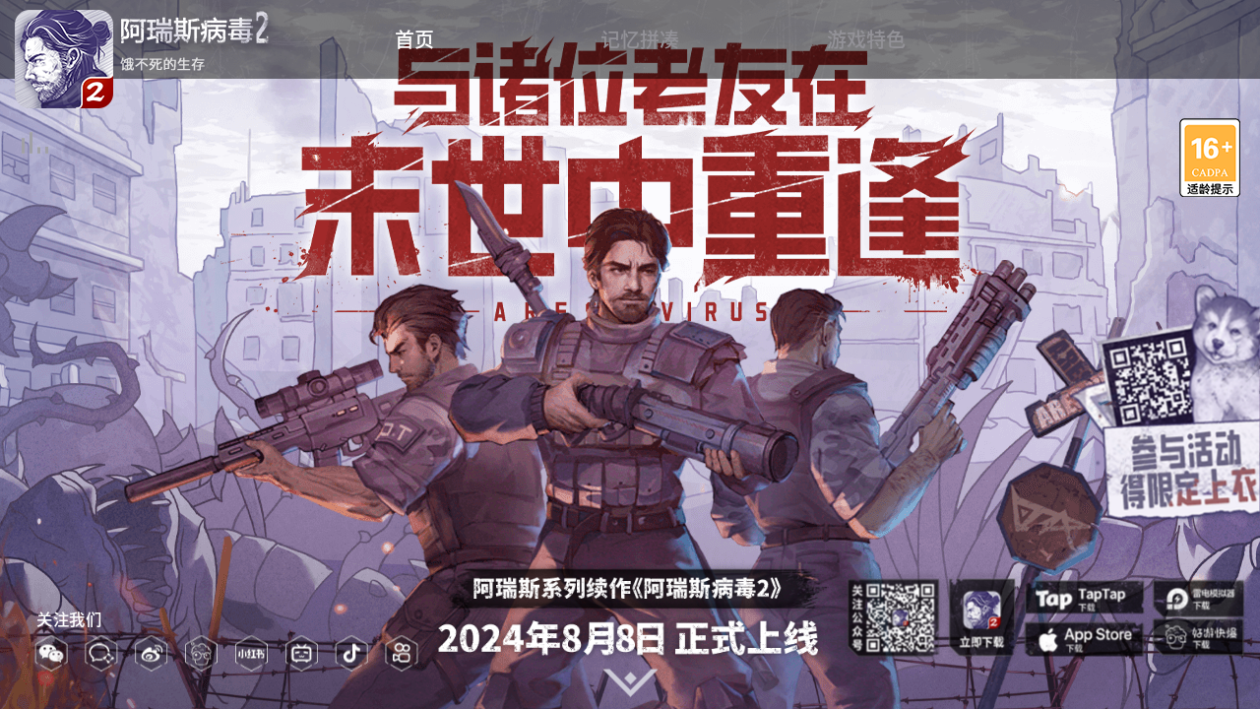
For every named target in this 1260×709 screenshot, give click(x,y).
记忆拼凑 (639, 39)
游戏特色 (866, 39)
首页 (414, 39)
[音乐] (33, 140)
